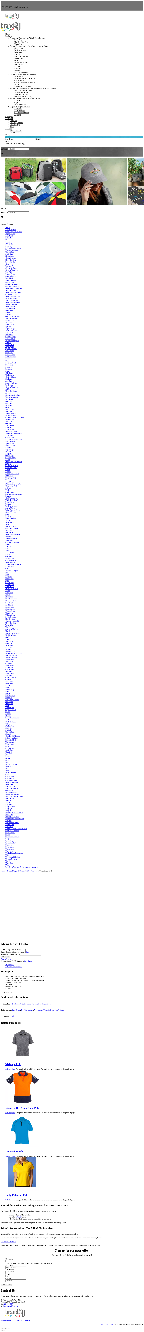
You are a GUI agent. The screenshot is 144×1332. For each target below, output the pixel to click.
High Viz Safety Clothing (23, 90)
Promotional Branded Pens (14, 819)
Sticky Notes (10, 508)
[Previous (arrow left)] (2, 1330)
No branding (36, 1004)
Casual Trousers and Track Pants (26, 82)
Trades (7, 720)
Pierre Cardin (10, 609)
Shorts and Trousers (12, 837)
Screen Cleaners (11, 304)
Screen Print (46, 1004)
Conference (9, 403)
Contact (8, 135)
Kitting (7, 548)
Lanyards (8, 359)
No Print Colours (27, 1010)
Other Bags (9, 456)
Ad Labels (9, 389)
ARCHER (9, 236)
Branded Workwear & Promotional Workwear (21, 867)
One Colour (38, 1010)
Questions (13, 121)
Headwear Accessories (13, 653)
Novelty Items (10, 619)
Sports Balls (9, 443)
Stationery (9, 702)
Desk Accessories (20, 50)
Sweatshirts (9, 603)
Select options (10, 1069)
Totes (7, 855)
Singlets (8, 839)
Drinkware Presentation (13, 288)
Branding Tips (15, 125)
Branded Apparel (11, 764)
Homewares (18, 64)
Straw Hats (9, 365)
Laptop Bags (10, 274)
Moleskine (9, 667)
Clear (27, 952)
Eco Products (19, 54)
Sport (7, 514)
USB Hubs (9, 310)
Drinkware (18, 52)
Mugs (7, 756)
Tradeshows (9, 375)
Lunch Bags (9, 502)
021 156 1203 (7, 7)
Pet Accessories (10, 357)
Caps (16, 103)
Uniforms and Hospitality (23, 96)
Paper (7, 371)
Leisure (8, 488)
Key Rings (9, 333)
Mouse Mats (9, 320)
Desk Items (9, 385)
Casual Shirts (19, 80)
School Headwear (11, 738)
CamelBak (9, 353)
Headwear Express (12, 341)
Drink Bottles (10, 306)
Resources (9, 119)
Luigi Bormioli (10, 429)
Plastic (7, 544)
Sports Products (11, 843)
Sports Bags (9, 841)
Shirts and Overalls (21, 94)
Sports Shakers (10, 276)
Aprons (8, 546)
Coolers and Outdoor (21, 113)
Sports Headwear (11, 538)
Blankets (8, 367)
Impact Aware (10, 234)
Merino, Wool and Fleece (23, 86)
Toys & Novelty (11, 859)
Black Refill (9, 421)
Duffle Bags (9, 726)
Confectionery (19, 48)
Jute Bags (8, 381)
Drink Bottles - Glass (12, 302)
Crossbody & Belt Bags (13, 232)
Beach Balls (9, 585)
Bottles (7, 762)
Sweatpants (9, 748)
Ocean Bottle (10, 611)
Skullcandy (9, 379)
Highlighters (9, 411)
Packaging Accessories (13, 494)
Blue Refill (9, 399)
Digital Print (16, 1004)
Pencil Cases (9, 482)
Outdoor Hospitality (12, 316)
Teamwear (9, 661)
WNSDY (8, 238)
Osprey (8, 407)
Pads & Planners (11, 415)
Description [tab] (9, 965)
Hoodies (8, 800)
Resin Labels (10, 339)
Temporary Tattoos (12, 700)
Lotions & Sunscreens (13, 248)
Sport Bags (9, 643)
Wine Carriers (10, 355)
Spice (7, 581)
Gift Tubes (9, 401)
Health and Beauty (21, 62)
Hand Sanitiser (10, 260)
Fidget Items (9, 673)
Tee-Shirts (9, 851)
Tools (7, 490)
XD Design (9, 552)
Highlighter (9, 347)
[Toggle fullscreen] (4, 1328)
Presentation (9, 659)
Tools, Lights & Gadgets (14, 853)
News (12, 127)
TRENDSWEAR (11, 500)
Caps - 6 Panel (10, 710)
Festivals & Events (12, 474)
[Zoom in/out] (2, 1328)
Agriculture (9, 750)
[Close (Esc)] (8, 1328)
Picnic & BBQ (10, 740)
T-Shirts (8, 520)
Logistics (8, 577)
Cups (7, 760)
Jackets (16, 84)
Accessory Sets (10, 230)
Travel (7, 550)
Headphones (9, 256)
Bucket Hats (9, 567)
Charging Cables (11, 294)
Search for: (9, 139)
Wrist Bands (9, 587)
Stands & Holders (11, 300)
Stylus (7, 746)
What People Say (16, 133)
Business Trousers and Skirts (24, 78)
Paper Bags (9, 409)
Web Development (107, 1324)
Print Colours (6, 952)
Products (8, 36)
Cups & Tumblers (11, 270)
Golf (7, 569)
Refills (7, 686)
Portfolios (8, 730)
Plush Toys (9, 728)
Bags (7, 768)
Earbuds (8, 314)
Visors (7, 595)
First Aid (8, 272)
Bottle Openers (10, 617)
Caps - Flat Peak (11, 486)
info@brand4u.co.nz (20, 7)
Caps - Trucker (10, 512)
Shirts (7, 688)
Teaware (8, 322)
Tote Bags (9, 641)
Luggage (17, 115)
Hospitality (9, 752)
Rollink (8, 554)
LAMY (8, 639)
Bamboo (8, 448)
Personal (17, 70)
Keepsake (8, 454)
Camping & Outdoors (13, 395)
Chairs (7, 712)
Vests (7, 865)
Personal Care (10, 266)
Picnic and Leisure (21, 72)
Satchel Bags (10, 696)
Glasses (8, 758)
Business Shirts (19, 76)
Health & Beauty (11, 635)
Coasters (8, 679)
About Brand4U (15, 131)
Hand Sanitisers (11, 298)
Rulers (7, 460)
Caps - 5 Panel (10, 677)
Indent (7, 228)
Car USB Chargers (12, 286)
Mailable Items (10, 722)
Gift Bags (8, 423)
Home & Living (11, 655)
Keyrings (8, 647)
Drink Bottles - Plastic (13, 292)
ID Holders (9, 435)
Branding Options (16, 123)
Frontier (8, 242)
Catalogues (9, 117)
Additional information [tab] (13, 967)
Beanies (17, 101)
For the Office (19, 58)
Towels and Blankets (12, 857)
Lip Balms (9, 254)
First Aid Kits (10, 308)
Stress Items (9, 480)
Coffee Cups (9, 282)
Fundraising (9, 690)
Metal (7, 573)
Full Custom (9, 351)
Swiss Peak (9, 579)
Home (7, 34)
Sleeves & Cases (11, 268)
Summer (8, 496)
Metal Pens (18, 40)
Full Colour (16, 1010)
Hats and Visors (20, 105)
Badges (8, 504)
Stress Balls (9, 847)
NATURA (9, 476)
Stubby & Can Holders (13, 433)
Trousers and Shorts (21, 92)
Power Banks (10, 262)
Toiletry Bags (10, 615)
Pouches (8, 246)
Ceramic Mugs (10, 258)
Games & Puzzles (11, 466)
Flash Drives (9, 324)
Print (7, 706)
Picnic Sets (9, 681)
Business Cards (10, 363)
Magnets (17, 68)
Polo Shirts (9, 827)
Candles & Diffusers (12, 284)
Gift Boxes (9, 373)
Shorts (7, 835)
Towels (8, 343)
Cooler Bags (9, 669)
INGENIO (9, 244)
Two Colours (59, 1010)
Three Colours (48, 1010)
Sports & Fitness (11, 349)
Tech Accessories (11, 250)
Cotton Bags (9, 583)
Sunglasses (9, 540)
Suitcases (8, 698)
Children (8, 663)
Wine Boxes (9, 522)
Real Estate (9, 605)
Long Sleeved (10, 807)
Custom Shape (10, 377)
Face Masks (9, 278)
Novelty (8, 631)
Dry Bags (8, 671)
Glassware (18, 60)
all (13, 1016)
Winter (7, 524)
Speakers (8, 327)
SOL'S (7, 694)
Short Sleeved (10, 833)
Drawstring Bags (11, 431)
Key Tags (17, 66)
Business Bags (19, 111)
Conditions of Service (22, 1320)
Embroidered (26, 1004)
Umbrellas (9, 597)
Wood (7, 470)
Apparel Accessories (12, 633)
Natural (8, 452)
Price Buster (9, 665)
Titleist (7, 724)
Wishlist (8, 137)
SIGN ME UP (6, 1285)
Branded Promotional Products (16, 829)
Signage (8, 464)
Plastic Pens (18, 44)
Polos (7, 575)
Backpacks (18, 109)
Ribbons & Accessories (13, 439)
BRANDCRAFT (11, 526)
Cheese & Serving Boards (14, 417)
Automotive (9, 425)
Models (8, 516)
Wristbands (9, 645)
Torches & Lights (11, 318)
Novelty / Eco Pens (21, 42)
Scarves (8, 393)
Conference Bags (11, 528)
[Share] (6, 1328)
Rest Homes (9, 607)
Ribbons (8, 472)
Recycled (8, 427)
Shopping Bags (10, 478)
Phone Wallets (10, 280)
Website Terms (6, 1320)
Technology (9, 742)
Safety (7, 692)
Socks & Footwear (12, 718)
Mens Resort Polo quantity (10, 954)
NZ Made (8, 405)
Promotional (9, 558)
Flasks (7, 312)
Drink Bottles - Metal (12, 296)
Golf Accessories (11, 498)
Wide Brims (9, 625)
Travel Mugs (9, 252)
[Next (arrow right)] (4, 1330)
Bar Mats (8, 530)
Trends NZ (9, 613)
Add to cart (5, 957)
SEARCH (4, 149)
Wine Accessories (11, 331)
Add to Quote (6, 959)
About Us (8, 129)
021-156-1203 (8, 1304)
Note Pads (9, 532)
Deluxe (8, 716)
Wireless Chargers (11, 290)
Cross (7, 240)
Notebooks (9, 335)
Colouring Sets (10, 560)
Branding (6, 950)
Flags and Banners (21, 56)
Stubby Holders (11, 383)
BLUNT (8, 754)
